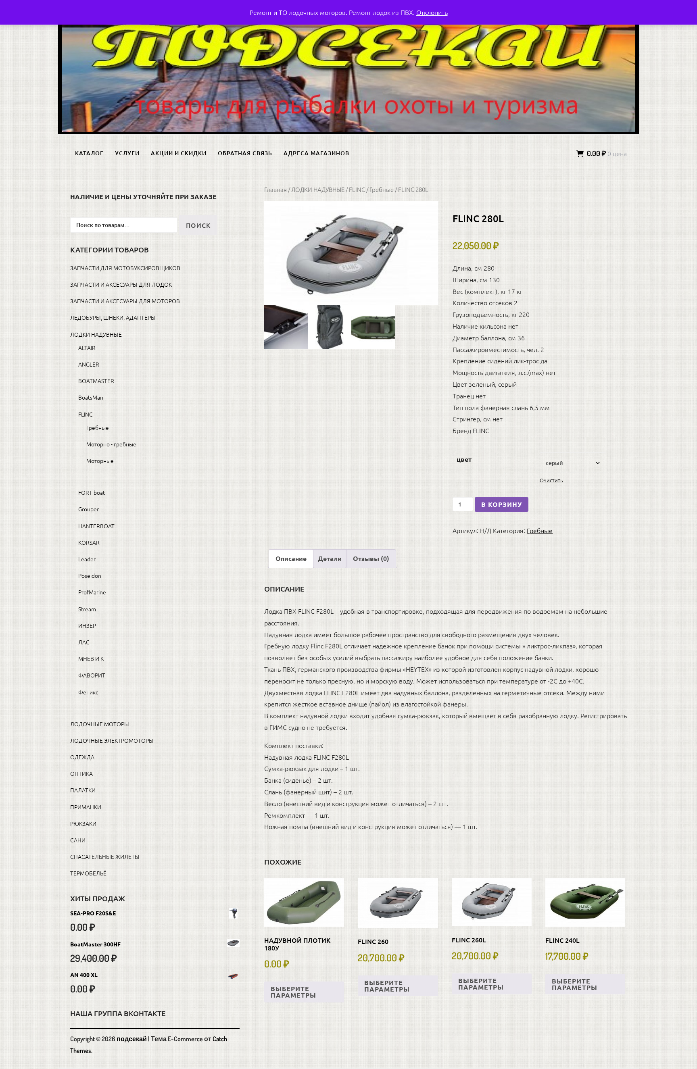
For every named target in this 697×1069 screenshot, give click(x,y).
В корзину (501, 504)
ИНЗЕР (87, 625)
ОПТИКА (81, 773)
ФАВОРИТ (91, 675)
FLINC (357, 189)
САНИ (78, 840)
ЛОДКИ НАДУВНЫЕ (317, 189)
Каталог (89, 153)
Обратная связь (245, 153)
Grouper (88, 509)
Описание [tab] (291, 558)
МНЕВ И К (91, 658)
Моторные (100, 460)
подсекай (132, 1039)
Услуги (127, 153)
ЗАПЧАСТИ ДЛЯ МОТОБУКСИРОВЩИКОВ (125, 268)
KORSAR (89, 542)
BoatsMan (90, 397)
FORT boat (91, 492)
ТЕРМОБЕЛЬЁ (88, 873)
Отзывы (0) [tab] (371, 558)
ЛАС (84, 642)
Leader (87, 559)
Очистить (551, 480)
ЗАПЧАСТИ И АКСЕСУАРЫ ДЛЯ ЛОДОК (121, 284)
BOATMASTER (96, 381)
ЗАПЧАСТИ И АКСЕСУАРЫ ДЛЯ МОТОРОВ (125, 301)
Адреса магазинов (316, 153)
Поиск (198, 225)
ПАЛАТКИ (83, 790)
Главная (275, 189)
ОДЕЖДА (82, 757)
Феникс (88, 692)
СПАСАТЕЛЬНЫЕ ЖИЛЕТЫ (105, 856)
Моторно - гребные (111, 444)
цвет (464, 459)
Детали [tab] (330, 558)
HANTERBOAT (96, 526)
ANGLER (88, 364)
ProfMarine (92, 592)
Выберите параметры (293, 991)
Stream (87, 609)
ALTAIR (87, 348)
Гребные (381, 189)
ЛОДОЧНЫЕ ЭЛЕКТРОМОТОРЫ (112, 740)
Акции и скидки (179, 153)
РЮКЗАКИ (83, 823)
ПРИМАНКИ (85, 807)
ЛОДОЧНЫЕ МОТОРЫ (99, 724)
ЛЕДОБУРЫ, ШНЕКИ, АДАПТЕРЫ (113, 317)
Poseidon (89, 575)
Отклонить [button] (432, 12)
